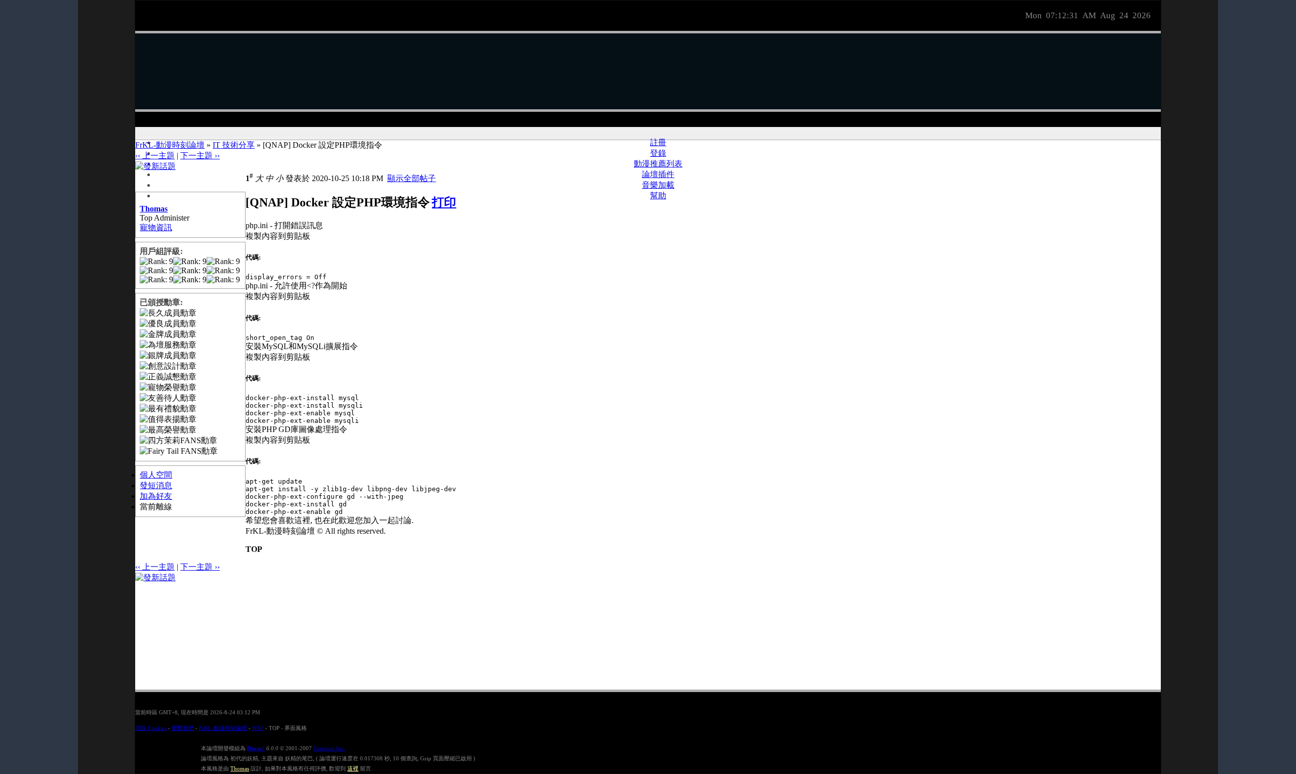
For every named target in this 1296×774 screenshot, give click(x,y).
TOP (254, 549)
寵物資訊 (156, 227)
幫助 (658, 195)
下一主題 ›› (200, 155)
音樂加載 (658, 185)
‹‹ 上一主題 (155, 155)
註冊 (658, 142)
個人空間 (156, 474)
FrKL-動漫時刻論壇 (170, 145)
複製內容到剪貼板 (278, 236)
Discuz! (256, 748)
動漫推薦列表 (658, 163)
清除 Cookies (151, 728)
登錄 (658, 153)
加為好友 (156, 496)
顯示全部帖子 (411, 178)
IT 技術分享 (234, 145)
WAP (258, 728)
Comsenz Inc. (329, 748)
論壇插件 (658, 174)
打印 (444, 202)
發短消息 (156, 485)
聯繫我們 (183, 728)
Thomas (154, 208)
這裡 (352, 768)
